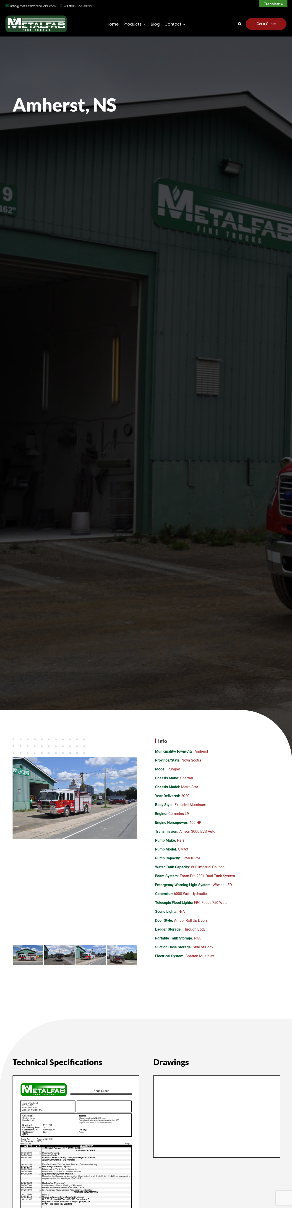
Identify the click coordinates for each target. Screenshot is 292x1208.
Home (113, 24)
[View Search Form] (239, 24)
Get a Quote (266, 24)
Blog (155, 24)
